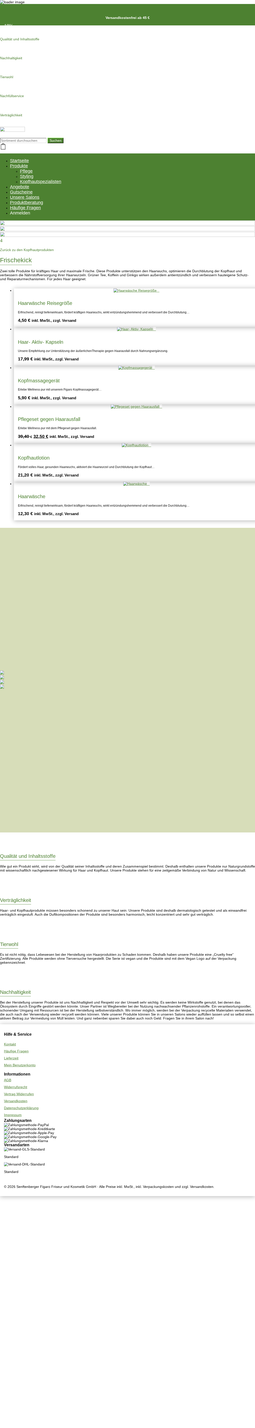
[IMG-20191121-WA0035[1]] (2, 683)
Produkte (19, 165)
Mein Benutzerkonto (20, 1065)
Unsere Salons (24, 197)
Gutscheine (21, 192)
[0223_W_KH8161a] (2, 678)
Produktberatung (26, 202)
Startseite (19, 160)
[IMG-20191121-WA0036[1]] (2, 687)
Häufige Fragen (25, 207)
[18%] (136, 406)
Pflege (26, 171)
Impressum (13, 1115)
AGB (7, 1080)
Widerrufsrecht (15, 1087)
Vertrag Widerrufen (19, 1094)
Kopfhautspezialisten (40, 181)
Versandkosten (15, 1101)
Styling (26, 176)
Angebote (19, 186)
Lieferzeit (11, 1058)
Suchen (56, 140)
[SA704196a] (2, 673)
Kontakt (10, 1044)
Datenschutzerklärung (21, 1108)
